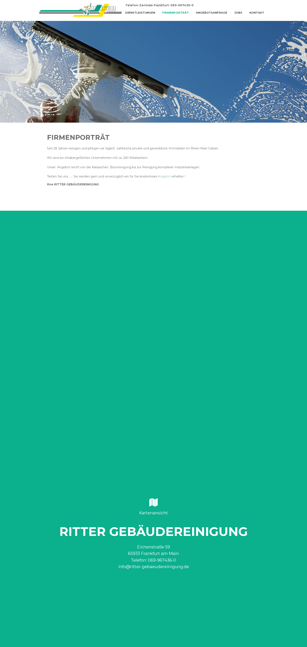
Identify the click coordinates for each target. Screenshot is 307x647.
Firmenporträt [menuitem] (175, 12)
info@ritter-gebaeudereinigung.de (153, 566)
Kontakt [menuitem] (256, 12)
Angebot (164, 176)
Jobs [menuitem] (238, 12)
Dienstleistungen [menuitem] (140, 12)
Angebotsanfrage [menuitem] (211, 12)
